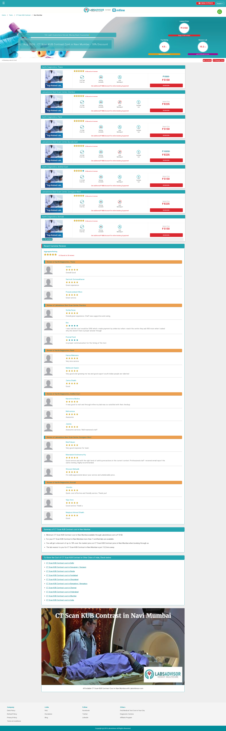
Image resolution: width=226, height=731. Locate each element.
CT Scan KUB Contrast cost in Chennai (61, 588)
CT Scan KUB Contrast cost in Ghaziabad (62, 579)
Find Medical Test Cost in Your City (132, 710)
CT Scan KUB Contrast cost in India (60, 600)
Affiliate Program (126, 717)
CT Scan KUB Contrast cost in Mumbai (61, 596)
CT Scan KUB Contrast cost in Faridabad (62, 575)
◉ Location (207, 60)
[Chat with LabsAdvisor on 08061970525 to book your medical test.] (219, 11)
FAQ (46, 710)
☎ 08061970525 (205, 3)
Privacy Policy (12, 717)
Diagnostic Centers (127, 714)
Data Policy (11, 710)
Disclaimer (48, 714)
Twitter (85, 714)
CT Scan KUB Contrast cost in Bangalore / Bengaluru (66, 584)
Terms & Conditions (14, 721)
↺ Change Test (218, 60)
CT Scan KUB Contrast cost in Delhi (60, 563)
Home (4, 15)
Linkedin (85, 717)
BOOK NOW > (166, 85)
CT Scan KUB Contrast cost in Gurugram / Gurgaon (66, 567)
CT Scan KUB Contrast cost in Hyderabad (62, 592)
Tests (11, 15)
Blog (46, 717)
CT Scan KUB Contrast (23, 15)
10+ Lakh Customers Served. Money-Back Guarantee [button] (67, 34)
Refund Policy (12, 714)
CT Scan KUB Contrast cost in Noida (60, 571)
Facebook (86, 710)
